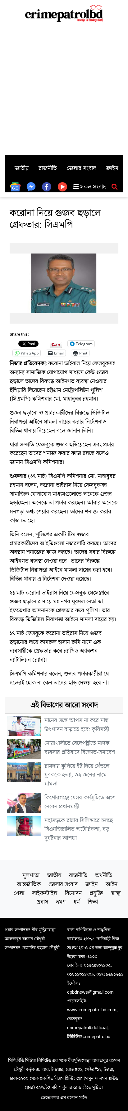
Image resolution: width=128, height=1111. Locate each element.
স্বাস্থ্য (116, 893)
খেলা (19, 893)
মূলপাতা (30, 875)
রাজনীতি (48, 168)
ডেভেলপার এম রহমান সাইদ (64, 1097)
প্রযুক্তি (96, 893)
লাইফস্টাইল (44, 893)
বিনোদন (73, 893)
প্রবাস (42, 902)
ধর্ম (76, 902)
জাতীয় (22, 168)
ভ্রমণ (61, 902)
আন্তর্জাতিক (29, 884)
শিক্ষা (93, 902)
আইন (111, 884)
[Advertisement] (64, 88)
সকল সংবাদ (92, 186)
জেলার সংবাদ (81, 168)
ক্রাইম (112, 168)
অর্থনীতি (103, 875)
